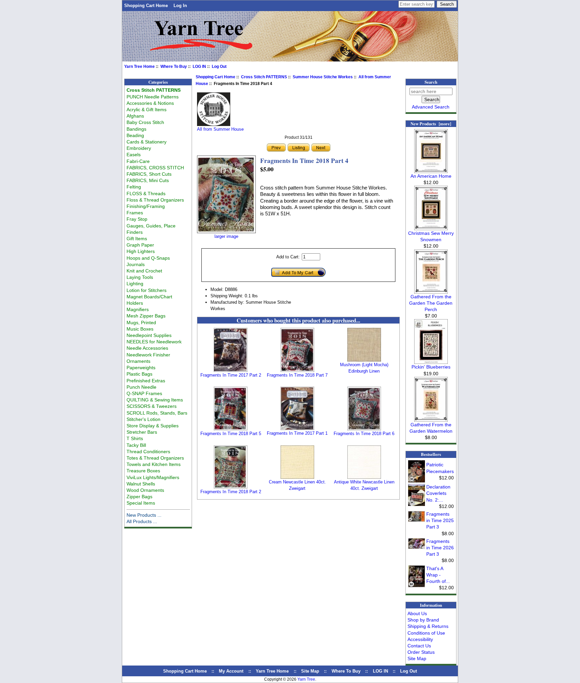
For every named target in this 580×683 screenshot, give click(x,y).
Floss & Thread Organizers (155, 200)
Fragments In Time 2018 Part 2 (230, 491)
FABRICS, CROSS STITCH (155, 167)
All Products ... (142, 521)
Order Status (421, 652)
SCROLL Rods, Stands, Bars (157, 413)
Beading (135, 135)
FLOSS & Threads (146, 193)
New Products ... (144, 515)
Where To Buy (173, 66)
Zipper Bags (139, 496)
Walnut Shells (141, 483)
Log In (180, 5)
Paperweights (141, 367)
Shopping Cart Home (146, 5)
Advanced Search (430, 107)
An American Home (430, 176)
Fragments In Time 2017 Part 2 (230, 375)
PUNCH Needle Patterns (153, 96)
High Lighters (141, 251)
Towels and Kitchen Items (154, 464)
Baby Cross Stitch (145, 122)
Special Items (141, 503)
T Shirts (135, 438)
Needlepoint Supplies (149, 335)
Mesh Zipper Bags (146, 315)
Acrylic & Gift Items (146, 109)
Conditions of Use (426, 633)
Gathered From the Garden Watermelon (430, 428)
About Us (417, 613)
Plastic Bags (139, 374)
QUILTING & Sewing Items (155, 399)
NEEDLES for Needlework (154, 341)
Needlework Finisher (148, 354)
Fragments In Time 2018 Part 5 (230, 433)
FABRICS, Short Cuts (149, 174)
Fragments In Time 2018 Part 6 (364, 433)
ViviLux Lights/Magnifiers (153, 477)
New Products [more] (430, 124)
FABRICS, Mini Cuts (148, 180)
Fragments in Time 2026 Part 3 (440, 548)
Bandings (136, 129)
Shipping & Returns (427, 626)
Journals (136, 264)
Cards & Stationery (146, 141)
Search (431, 82)
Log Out (219, 66)
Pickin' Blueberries (431, 367)
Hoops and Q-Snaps (148, 258)
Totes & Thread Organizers (155, 458)
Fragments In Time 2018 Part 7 (297, 375)
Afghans (135, 116)
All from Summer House (220, 129)
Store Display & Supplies (153, 425)
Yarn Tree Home (139, 66)
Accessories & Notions (150, 103)
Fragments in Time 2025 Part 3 (440, 520)
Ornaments (138, 361)
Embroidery (139, 148)
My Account (231, 671)
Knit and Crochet (144, 270)
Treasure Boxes (143, 470)
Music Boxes (140, 329)
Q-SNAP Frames (144, 393)
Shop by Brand (423, 620)
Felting (134, 186)
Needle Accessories (147, 348)
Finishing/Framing (146, 206)
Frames (135, 212)
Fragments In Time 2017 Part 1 (297, 433)
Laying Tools (140, 277)
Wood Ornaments (145, 490)
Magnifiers (138, 309)
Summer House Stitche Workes (323, 77)
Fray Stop (137, 219)
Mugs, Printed (141, 322)
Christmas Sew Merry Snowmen (431, 236)
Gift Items (137, 238)
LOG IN (199, 66)
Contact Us (419, 645)
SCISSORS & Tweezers (152, 406)
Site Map (416, 658)
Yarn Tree (306, 679)
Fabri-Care (138, 161)
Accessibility (420, 639)
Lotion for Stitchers (146, 290)
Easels (134, 154)
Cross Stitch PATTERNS (264, 77)
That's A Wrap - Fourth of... (438, 575)
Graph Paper (140, 245)
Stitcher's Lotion (143, 419)
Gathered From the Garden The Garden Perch (430, 303)
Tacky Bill (136, 445)
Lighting (135, 283)
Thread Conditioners (148, 451)
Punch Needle (141, 387)
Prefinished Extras (146, 380)
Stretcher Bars (142, 432)
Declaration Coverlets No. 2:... (438, 493)
